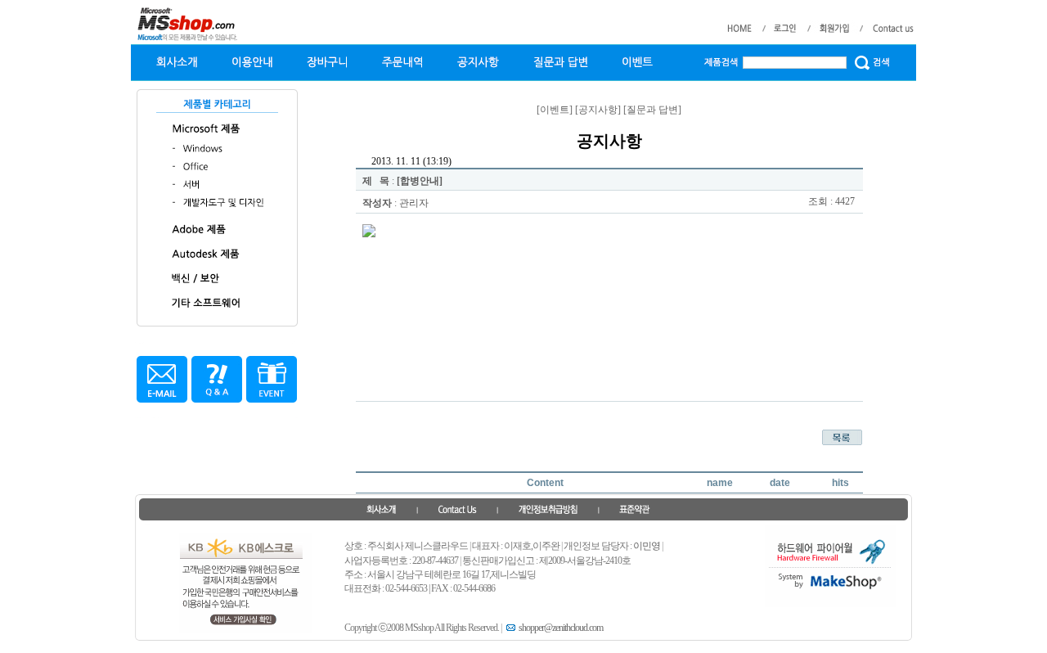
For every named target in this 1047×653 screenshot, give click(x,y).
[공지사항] (598, 109)
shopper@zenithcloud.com (561, 627)
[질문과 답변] (652, 109)
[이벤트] (555, 109)
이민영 (646, 546)
